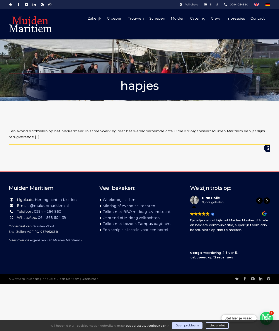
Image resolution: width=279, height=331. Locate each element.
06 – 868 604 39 (52, 218)
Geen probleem (187, 325)
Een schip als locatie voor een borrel (135, 230)
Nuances (32, 278)
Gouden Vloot (43, 226)
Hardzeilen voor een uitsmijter (73, 117)
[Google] (268, 278)
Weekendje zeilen (119, 200)
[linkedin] (260, 278)
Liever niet (217, 325)
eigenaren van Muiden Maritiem (55, 240)
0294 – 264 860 (47, 211)
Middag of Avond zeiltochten (129, 206)
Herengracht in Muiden (56, 200)
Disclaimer (90, 278)
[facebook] (245, 278)
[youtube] (253, 278)
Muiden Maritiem (67, 278)
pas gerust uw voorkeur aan (146, 325)
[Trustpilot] (237, 278)
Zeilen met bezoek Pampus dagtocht (137, 224)
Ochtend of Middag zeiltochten (131, 218)
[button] (267, 200)
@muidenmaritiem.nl (49, 206)
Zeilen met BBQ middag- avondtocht (137, 212)
